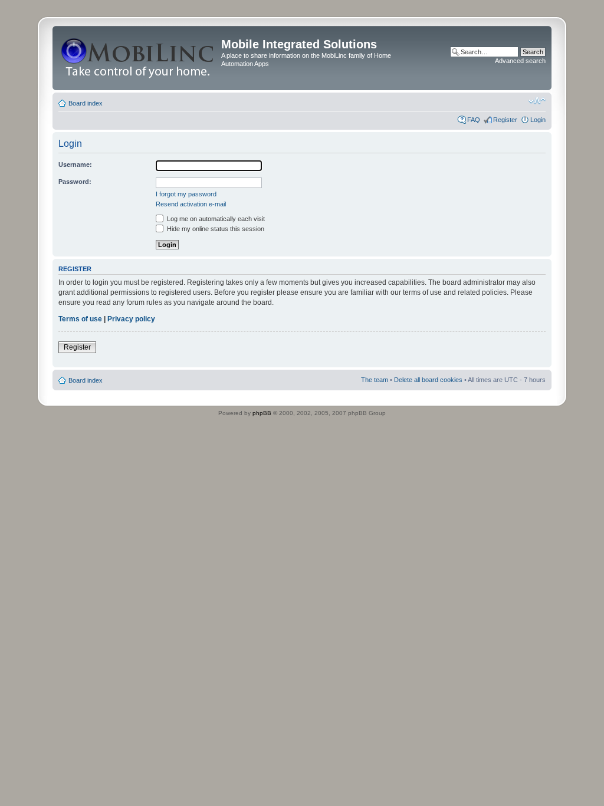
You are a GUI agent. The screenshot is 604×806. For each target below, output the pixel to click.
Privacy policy (131, 319)
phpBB (261, 413)
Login (538, 119)
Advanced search (520, 60)
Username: (75, 164)
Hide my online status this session (214, 228)
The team (374, 379)
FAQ (473, 119)
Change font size (537, 101)
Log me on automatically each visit (215, 218)
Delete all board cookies (428, 379)
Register (505, 119)
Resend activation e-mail (191, 204)
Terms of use (80, 319)
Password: (74, 181)
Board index (85, 103)
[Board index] (138, 58)
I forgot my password (186, 194)
